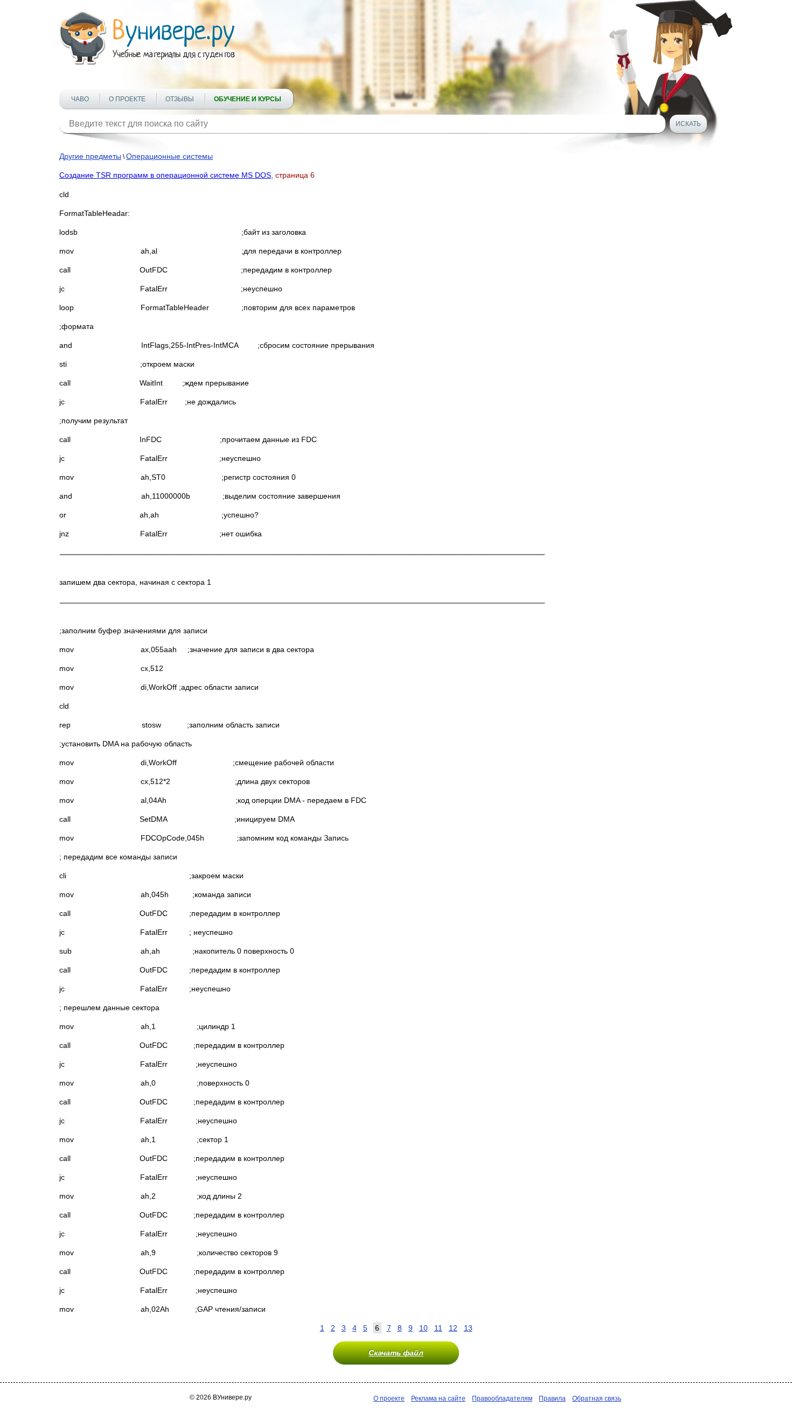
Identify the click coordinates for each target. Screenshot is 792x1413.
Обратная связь (596, 1398)
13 (468, 1328)
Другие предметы (90, 156)
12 (453, 1328)
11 (438, 1328)
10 (423, 1328)
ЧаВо (80, 99)
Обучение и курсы (247, 99)
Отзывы (179, 99)
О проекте (127, 99)
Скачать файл (396, 1352)
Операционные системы (169, 156)
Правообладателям (502, 1398)
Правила (552, 1398)
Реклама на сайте (438, 1398)
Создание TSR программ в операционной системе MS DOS (165, 175)
